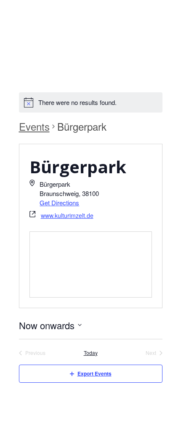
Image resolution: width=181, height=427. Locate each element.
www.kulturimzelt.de (67, 215)
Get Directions (59, 202)
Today (91, 352)
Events (34, 126)
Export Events (94, 373)
